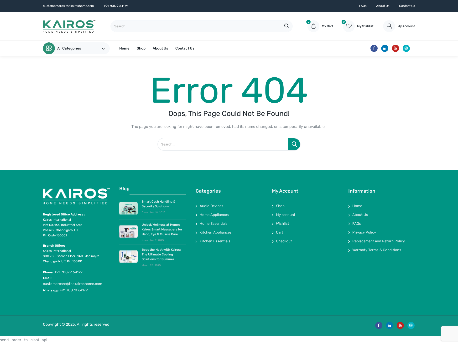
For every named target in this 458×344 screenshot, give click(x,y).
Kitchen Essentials (215, 241)
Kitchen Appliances (216, 232)
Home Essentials (214, 223)
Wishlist (282, 223)
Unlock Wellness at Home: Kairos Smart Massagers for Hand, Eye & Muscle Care (162, 229)
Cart (279, 232)
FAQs (363, 6)
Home (124, 48)
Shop (141, 48)
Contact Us (407, 6)
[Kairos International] (69, 26)
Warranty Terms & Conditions (376, 250)
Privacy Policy (364, 232)
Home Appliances (214, 215)
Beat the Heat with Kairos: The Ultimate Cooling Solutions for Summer (161, 254)
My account (285, 215)
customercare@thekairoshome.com (72, 284)
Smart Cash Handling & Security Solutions (158, 204)
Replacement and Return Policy (378, 241)
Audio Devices (211, 206)
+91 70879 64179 (68, 272)
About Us (383, 6)
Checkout (284, 241)
